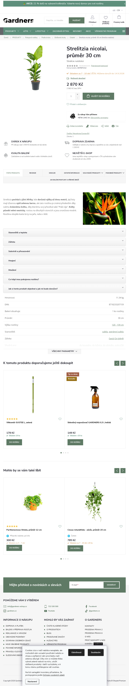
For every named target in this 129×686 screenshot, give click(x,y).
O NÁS (87, 636)
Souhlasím (96, 652)
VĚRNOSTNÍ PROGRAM (56, 644)
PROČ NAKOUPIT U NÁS (95, 640)
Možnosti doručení (78, 78)
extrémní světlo (116, 331)
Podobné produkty (114, 173)
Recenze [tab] (32, 173)
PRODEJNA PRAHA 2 (93, 629)
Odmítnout (76, 652)
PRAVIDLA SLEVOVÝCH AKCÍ (18, 651)
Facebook (93, 606)
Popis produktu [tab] (13, 173)
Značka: (78, 133)
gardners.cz (12, 611)
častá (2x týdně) (116, 338)
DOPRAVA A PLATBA (14, 626)
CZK (118, 10)
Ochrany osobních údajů (53, 675)
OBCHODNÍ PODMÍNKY (15, 637)
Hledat (76, 20)
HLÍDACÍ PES (52, 641)
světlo (105, 331)
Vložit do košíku (100, 96)
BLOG (49, 633)
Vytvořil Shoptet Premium (116, 681)
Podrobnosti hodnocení (99, 66)
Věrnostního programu (99, 117)
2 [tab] (63, 452)
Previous (116, 363)
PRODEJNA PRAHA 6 (93, 633)
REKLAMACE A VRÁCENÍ (16, 633)
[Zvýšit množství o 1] (77, 94)
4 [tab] (68, 452)
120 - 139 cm (118, 325)
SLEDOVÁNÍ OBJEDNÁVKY (16, 655)
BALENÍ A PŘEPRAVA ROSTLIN (19, 629)
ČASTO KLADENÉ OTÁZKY (57, 626)
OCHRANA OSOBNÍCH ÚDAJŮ (18, 640)
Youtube (51, 611)
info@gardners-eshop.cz (17, 606)
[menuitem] (12, 31)
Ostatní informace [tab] (71, 173)
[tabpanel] (33, 409)
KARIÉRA (89, 644)
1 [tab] (61, 452)
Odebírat (111, 585)
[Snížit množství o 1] (77, 98)
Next (122, 363)
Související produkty (91, 173)
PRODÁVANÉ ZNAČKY (56, 637)
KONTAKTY (89, 626)
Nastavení (32, 681)
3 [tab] (65, 452)
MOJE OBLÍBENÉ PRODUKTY (17, 644)
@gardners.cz (94, 611)
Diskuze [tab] (52, 173)
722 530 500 (53, 606)
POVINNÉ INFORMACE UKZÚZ (18, 648)
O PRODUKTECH (53, 630)
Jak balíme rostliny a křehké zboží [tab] (64, 180)
